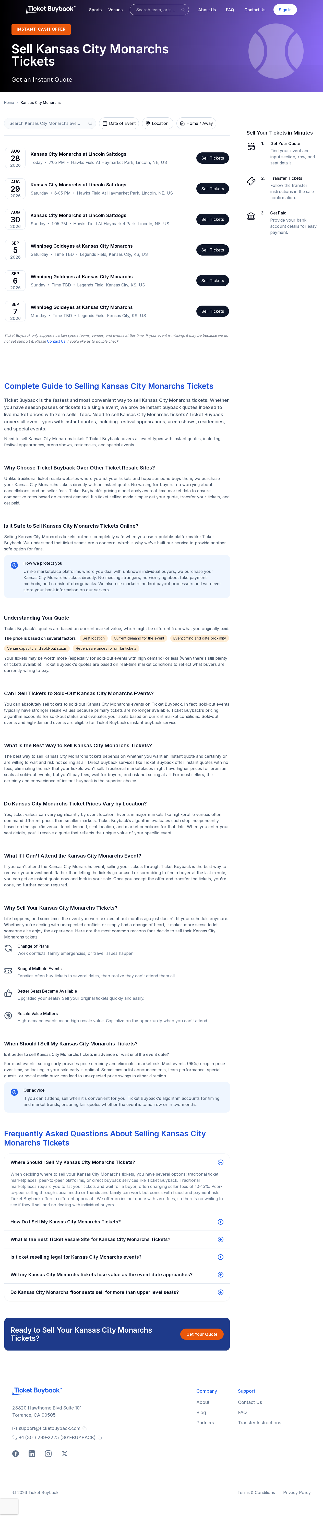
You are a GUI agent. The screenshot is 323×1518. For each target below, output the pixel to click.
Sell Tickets (212, 158)
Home (9, 102)
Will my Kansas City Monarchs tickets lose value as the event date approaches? (101, 1274)
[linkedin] (33, 1454)
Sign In (285, 9)
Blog (201, 1412)
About (202, 1402)
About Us (207, 9)
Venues (115, 9)
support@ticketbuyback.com (49, 1428)
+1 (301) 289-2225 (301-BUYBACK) (57, 1437)
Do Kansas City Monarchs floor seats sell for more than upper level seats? (94, 1292)
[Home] (51, 10)
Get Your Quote (202, 1334)
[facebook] (16, 1454)
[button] (95, 10)
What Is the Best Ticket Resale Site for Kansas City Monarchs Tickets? (90, 1239)
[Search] (183, 9)
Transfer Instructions (259, 1422)
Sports (95, 9)
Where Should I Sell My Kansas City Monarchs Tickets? (72, 1162)
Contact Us (254, 9)
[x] (65, 1454)
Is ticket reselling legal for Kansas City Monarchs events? (75, 1257)
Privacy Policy (297, 1492)
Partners (205, 1422)
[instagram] (49, 1454)
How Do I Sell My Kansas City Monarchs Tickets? (65, 1221)
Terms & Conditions (256, 1492)
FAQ (230, 9)
